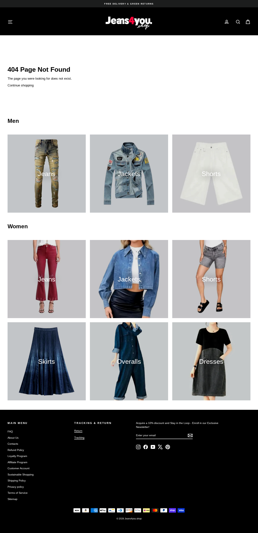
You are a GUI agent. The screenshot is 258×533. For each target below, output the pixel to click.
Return (78, 430)
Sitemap (12, 499)
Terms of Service (18, 492)
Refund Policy (16, 449)
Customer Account (18, 468)
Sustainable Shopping (21, 474)
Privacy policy (16, 486)
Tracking (79, 437)
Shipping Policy (17, 480)
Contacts (13, 443)
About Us (13, 437)
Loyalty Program (17, 456)
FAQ (10, 431)
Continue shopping (21, 85)
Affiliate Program (17, 462)
